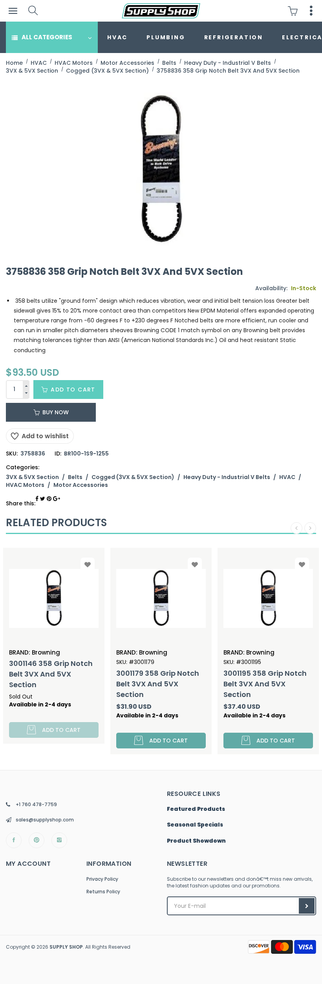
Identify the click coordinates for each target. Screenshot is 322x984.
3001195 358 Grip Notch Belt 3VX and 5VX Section (181, 683)
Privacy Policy (102, 879)
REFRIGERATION (233, 37)
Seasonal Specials (195, 825)
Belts (75, 477)
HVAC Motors (25, 485)
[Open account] (311, 11)
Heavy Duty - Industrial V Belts (226, 477)
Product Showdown (196, 841)
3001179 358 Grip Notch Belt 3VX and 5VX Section (73, 683)
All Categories (47, 37)
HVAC (117, 37)
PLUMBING (165, 37)
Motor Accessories (80, 485)
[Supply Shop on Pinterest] (36, 840)
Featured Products (196, 809)
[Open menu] (13, 11)
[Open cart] (295, 11)
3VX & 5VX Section (32, 477)
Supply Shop (66, 947)
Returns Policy (103, 891)
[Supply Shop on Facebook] (14, 840)
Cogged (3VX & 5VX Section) (132, 477)
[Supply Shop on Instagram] (59, 840)
